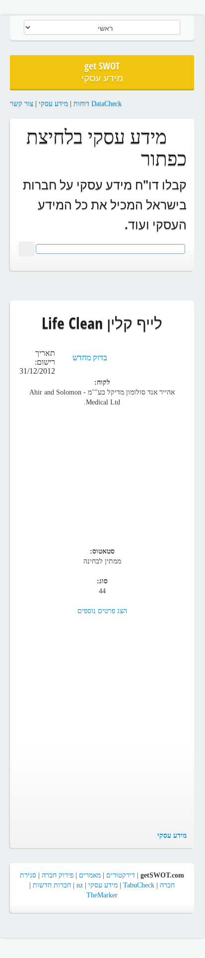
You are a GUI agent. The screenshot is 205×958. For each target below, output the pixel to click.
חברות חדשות (52, 885)
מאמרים (90, 875)
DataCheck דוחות (97, 103)
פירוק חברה (57, 875)
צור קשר (21, 103)
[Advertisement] (102, 472)
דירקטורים (120, 875)
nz (79, 885)
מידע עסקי (53, 103)
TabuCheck (138, 885)
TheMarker (102, 895)
